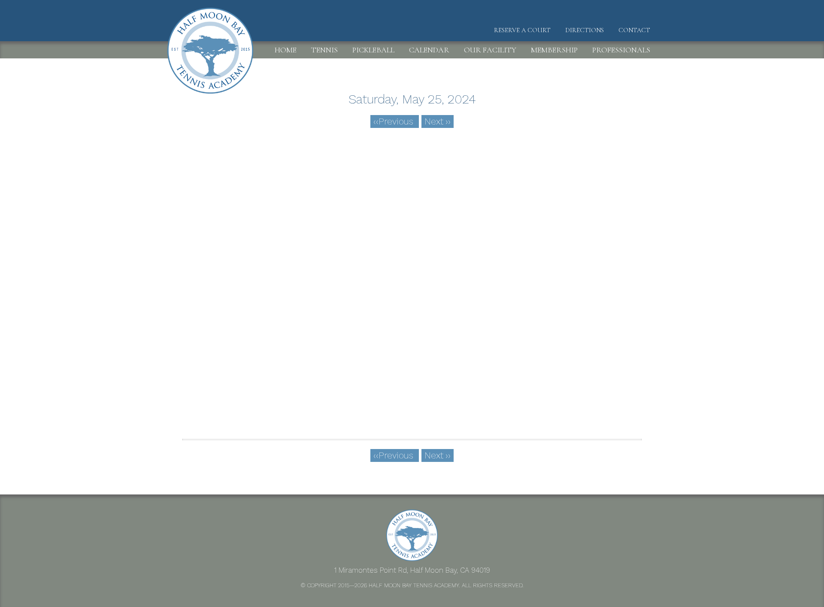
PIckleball (373, 50)
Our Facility (490, 50)
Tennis (324, 50)
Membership (554, 50)
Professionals (621, 50)
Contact (634, 30)
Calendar (429, 50)
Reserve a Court (522, 30)
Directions (584, 30)
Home (286, 50)
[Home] (213, 22)
